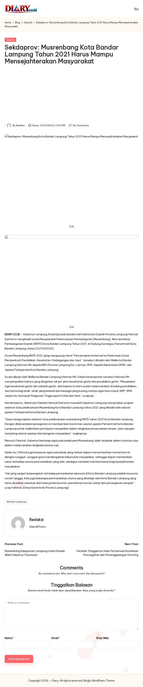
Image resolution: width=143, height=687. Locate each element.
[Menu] (136, 9)
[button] (37, 527)
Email (56, 638)
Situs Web (102, 638)
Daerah (10, 39)
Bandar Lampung (16, 501)
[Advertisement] (71, 95)
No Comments (81, 125)
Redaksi (36, 519)
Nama (9, 638)
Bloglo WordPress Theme (99, 680)
